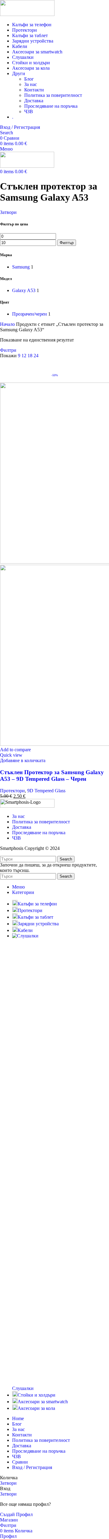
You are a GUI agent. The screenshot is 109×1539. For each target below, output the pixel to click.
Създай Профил (16, 1514)
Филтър (67, 242)
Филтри (8, 350)
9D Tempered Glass (46, 790)
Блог (29, 78)
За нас (30, 84)
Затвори (8, 212)
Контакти (34, 89)
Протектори (12, 790)
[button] (22, 760)
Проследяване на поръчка (51, 106)
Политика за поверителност (53, 95)
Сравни (20, 1461)
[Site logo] (27, 14)
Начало (8, 324)
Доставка (33, 100)
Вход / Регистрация (32, 1467)
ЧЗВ (28, 111)
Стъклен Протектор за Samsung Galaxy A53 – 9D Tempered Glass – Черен (52, 775)
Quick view (11, 755)
